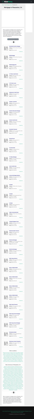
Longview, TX (16, 360)
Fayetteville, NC (14, 358)
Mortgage (26, 411)
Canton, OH (21, 358)
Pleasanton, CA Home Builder (18, 384)
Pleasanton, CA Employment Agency (11, 376)
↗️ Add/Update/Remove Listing (13, 39)
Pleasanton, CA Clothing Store (18, 374)
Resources (15, 412)
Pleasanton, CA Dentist (7, 367)
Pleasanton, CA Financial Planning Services (17, 382)
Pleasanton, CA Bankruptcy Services (16, 366)
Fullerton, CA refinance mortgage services (10, 353)
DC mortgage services (15, 354)
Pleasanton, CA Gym (7, 383)
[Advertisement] (13, 18)
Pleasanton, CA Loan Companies (13, 386)
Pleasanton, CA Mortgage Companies (8, 375)
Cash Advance (15, 411)
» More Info (21, 51)
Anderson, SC (10, 359)
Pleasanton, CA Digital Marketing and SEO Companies (10, 385)
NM (18, 358)
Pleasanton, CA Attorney (7, 366)
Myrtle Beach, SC (15, 359)
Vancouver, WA (9, 361)
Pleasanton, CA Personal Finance (9, 368)
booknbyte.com (20, 361)
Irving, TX (12, 360)
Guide (6, 411)
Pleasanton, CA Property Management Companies (10, 388)
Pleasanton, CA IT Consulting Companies (16, 387)
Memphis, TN (5, 360)
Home (3, 4)
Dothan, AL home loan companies (8, 352)
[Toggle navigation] (31, 2)
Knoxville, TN (20, 359)
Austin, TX (9, 360)
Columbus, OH (6, 359)
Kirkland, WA (20, 360)
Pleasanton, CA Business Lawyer (17, 378)
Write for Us (19, 412)
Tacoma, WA (5, 361)
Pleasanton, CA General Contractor (8, 374)
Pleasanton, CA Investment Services (13, 377)
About (22, 412)
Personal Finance (10, 411)
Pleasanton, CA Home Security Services (16, 367)
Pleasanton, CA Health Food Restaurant (16, 383)
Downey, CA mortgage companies (18, 352)
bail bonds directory (15, 361)
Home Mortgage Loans (8, 4)
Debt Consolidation (22, 411)
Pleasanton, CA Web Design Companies (16, 373)
